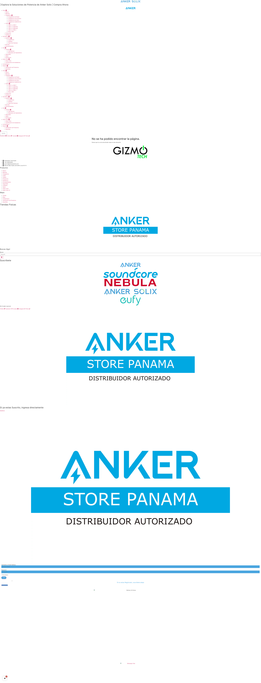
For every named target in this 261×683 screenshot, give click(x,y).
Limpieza (7, 49)
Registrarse (15, 580)
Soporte (5, 65)
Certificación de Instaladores (12, 62)
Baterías (7, 13)
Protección (8, 33)
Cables (7, 23)
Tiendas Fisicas (8, 204)
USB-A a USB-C (12, 30)
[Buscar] (1, 257)
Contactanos (6, 64)
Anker (4, 10)
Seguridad (8, 54)
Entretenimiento (9, 46)
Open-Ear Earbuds (13, 43)
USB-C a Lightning (13, 26)
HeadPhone (11, 39)
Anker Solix (6, 59)
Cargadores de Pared (13, 17)
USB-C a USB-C (12, 25)
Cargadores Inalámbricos (14, 21)
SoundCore (5, 36)
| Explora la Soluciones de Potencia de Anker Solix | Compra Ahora (34, 4)
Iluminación (8, 57)
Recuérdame (5, 574)
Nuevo (7, 12)
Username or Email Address (8, 564)
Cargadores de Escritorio (14, 18)
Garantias (7, 69)
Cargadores (8, 15)
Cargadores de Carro (13, 20)
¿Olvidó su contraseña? (6, 580)
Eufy (4, 47)
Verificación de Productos (12, 67)
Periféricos (8, 34)
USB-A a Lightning (13, 28)
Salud (6, 56)
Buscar (1, 252)
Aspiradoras (11, 51)
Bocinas (7, 44)
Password (3, 569)
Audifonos (8, 38)
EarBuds (10, 41)
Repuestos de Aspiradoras (15, 52)
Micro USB (11, 31)
